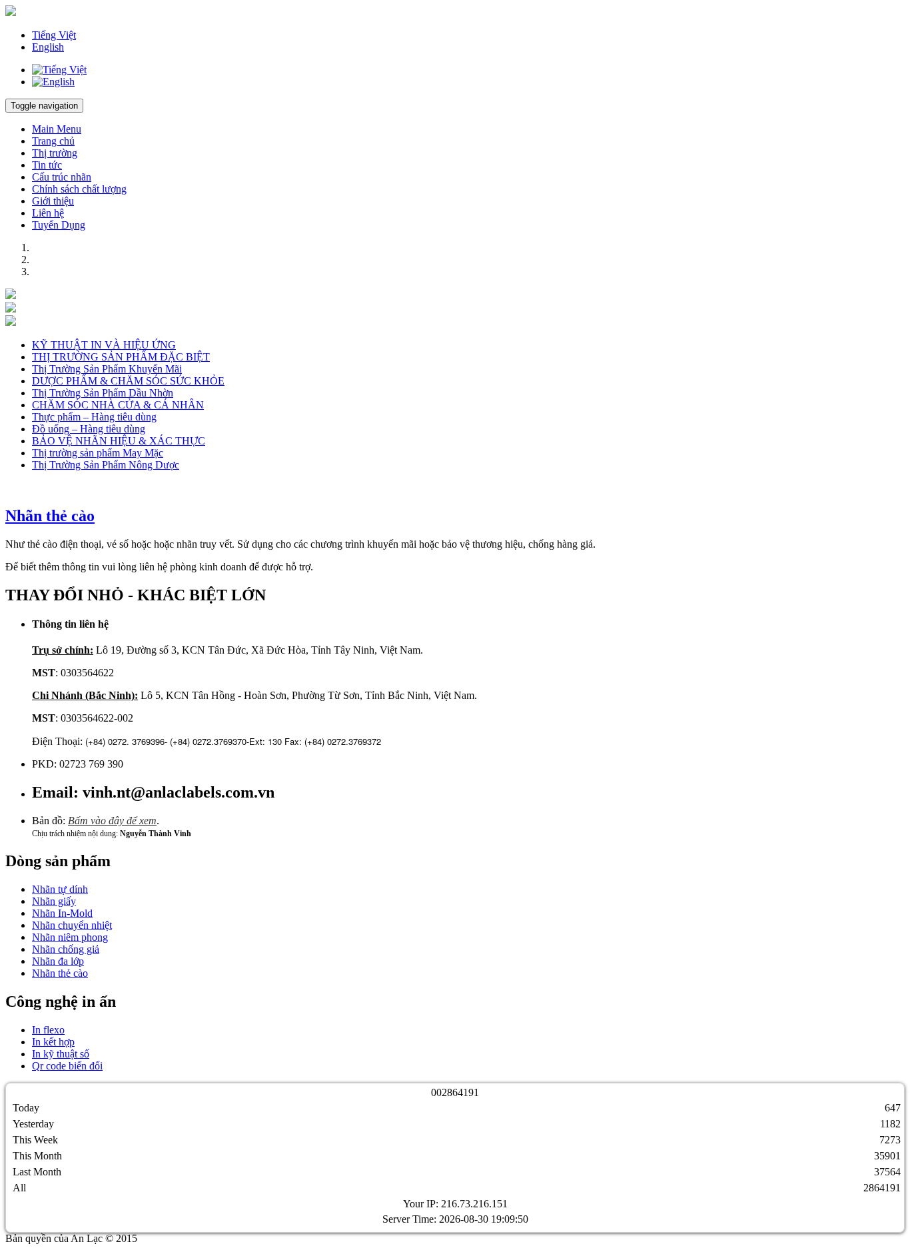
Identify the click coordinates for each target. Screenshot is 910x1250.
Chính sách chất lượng (79, 189)
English (48, 47)
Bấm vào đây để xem (112, 820)
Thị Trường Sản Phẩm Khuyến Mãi (107, 368)
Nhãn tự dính (60, 889)
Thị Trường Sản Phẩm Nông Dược (105, 464)
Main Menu (56, 129)
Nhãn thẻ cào (50, 515)
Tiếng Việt (54, 35)
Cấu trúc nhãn (61, 177)
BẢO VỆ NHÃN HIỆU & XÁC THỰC (118, 440)
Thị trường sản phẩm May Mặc (97, 452)
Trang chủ (53, 141)
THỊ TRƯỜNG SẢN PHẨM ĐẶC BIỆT (121, 356)
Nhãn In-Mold (62, 913)
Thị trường (54, 153)
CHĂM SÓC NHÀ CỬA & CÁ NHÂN (118, 404)
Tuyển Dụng (58, 225)
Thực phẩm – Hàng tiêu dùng (94, 416)
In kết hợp (53, 1041)
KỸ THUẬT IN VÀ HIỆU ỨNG (104, 344)
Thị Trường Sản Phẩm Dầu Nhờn (102, 392)
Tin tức (47, 165)
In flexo (48, 1029)
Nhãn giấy (54, 901)
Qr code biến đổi (67, 1065)
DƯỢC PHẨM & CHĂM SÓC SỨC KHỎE (128, 380)
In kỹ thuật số (60, 1053)
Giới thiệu (53, 201)
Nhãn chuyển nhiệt (72, 925)
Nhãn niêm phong (70, 937)
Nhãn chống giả (65, 949)
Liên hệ (48, 213)
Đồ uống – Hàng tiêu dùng (88, 428)
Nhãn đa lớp (58, 961)
